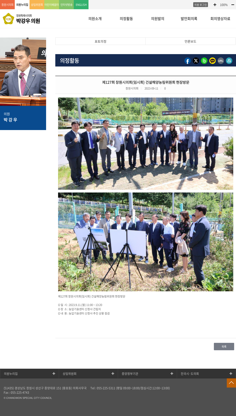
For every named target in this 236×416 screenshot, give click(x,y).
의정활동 (126, 18)
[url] (221, 63)
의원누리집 (11, 373)
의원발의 (157, 18)
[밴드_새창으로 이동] (204, 63)
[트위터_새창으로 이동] (196, 63)
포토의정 (100, 41)
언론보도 (190, 41)
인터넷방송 (66, 5)
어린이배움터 (51, 5)
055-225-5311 (106, 388)
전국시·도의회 (190, 373)
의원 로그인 (200, 4)
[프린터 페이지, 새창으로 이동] (229, 63)
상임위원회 (70, 373)
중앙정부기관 (130, 373)
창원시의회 (7, 5)
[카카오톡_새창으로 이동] (212, 63)
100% (224, 4)
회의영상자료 (220, 18)
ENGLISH (81, 5)
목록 (224, 347)
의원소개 (95, 18)
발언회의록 (189, 18)
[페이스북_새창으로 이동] (187, 63)
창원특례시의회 (28, 19)
